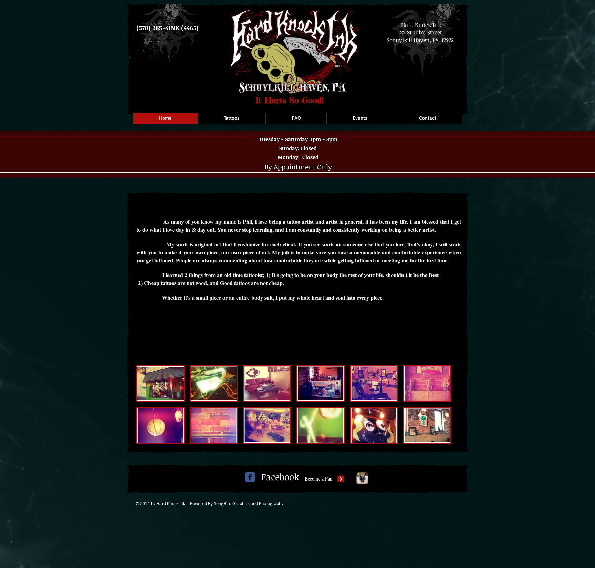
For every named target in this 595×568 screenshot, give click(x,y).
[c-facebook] (250, 477)
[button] (160, 383)
